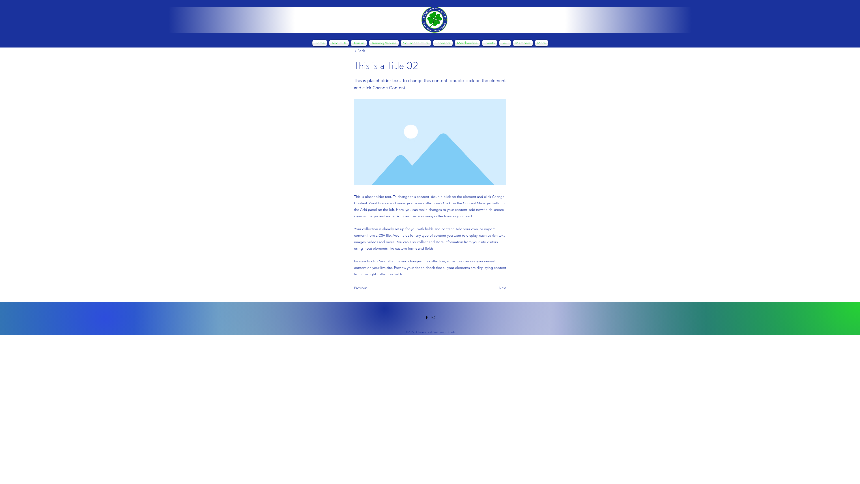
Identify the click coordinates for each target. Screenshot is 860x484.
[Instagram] (433, 317)
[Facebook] (426, 317)
